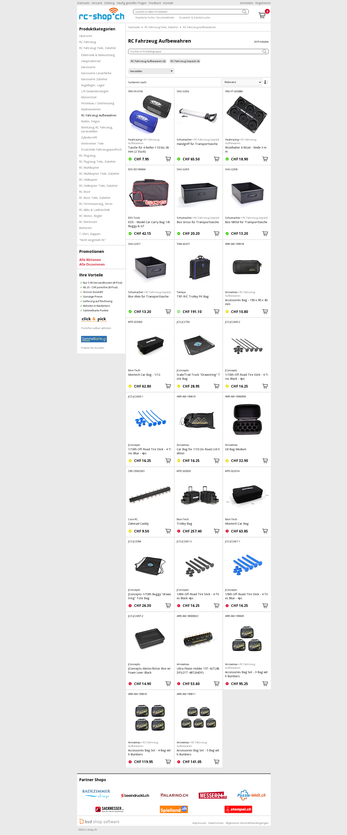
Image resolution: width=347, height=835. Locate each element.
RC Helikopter (88, 179)
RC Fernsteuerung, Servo (95, 204)
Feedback (155, 3)
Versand (97, 3)
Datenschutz (216, 823)
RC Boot (84, 192)
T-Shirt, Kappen (89, 234)
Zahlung (109, 3)
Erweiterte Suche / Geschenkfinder (155, 17)
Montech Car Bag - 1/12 (144, 374)
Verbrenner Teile (92, 143)
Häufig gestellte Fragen (131, 3)
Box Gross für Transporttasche (198, 222)
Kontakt (168, 3)
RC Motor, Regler (90, 216)
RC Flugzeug (87, 155)
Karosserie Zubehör (94, 79)
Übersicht (85, 36)
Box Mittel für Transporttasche (246, 222)
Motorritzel (88, 97)
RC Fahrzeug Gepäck (206, 139)
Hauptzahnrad (90, 61)
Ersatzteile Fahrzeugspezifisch (101, 149)
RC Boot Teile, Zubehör (95, 198)
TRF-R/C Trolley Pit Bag (193, 296)
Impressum (199, 823)
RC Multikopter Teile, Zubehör (99, 173)
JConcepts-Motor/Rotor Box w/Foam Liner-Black (149, 670)
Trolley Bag (184, 523)
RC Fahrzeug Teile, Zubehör (97, 48)
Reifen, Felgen (90, 121)
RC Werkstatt (88, 222)
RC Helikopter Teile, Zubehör (98, 186)
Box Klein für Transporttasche (148, 296)
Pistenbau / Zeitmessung (97, 103)
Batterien (85, 228)
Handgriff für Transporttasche (197, 144)
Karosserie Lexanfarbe (96, 73)
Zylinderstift (89, 137)
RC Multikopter (89, 167)
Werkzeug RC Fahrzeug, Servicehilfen (97, 129)
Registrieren (263, 3)
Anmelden (246, 3)
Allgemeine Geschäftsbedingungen (247, 823)
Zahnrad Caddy (138, 523)
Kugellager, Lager (93, 85)
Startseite (83, 3)
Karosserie (88, 67)
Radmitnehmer (91, 109)
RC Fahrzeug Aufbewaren (240, 293)
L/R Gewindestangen (95, 91)
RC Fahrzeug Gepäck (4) (185, 61)
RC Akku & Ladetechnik (94, 210)
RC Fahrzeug (87, 42)
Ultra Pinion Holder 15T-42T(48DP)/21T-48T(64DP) (198, 670)
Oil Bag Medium (235, 449)
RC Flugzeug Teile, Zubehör (97, 161)
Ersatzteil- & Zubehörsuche (194, 17)
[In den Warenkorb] (168, 159)
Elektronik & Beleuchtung (98, 55)
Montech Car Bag (237, 523)
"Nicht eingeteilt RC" (92, 240)
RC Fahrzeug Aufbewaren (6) (148, 61)
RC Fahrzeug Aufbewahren (98, 115)
